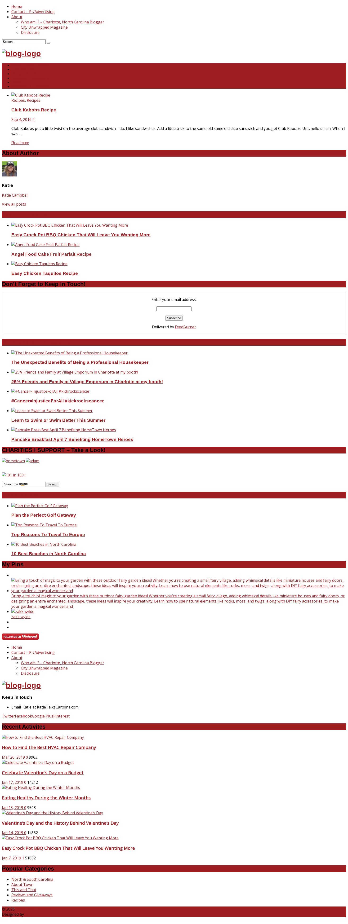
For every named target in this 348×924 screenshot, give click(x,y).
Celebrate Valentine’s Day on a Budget (43, 772)
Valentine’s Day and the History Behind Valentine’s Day (60, 823)
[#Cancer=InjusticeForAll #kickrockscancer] (50, 391)
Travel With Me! (23, 495)
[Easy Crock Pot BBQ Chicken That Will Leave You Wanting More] (69, 225)
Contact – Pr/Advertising (33, 11)
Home (16, 6)
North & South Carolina (30, 65)
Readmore (20, 143)
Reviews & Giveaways (30, 78)
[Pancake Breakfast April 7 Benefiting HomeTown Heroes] (63, 429)
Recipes (18, 100)
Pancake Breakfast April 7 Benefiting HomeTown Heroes (72, 439)
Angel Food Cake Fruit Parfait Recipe (51, 254)
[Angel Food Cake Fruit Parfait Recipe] (45, 244)
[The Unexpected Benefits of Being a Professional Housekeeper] (69, 353)
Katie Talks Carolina (33, 909)
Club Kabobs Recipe (33, 109)
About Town (22, 884)
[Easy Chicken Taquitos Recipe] (39, 263)
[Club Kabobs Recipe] (30, 95)
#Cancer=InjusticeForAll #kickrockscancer (57, 400)
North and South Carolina (36, 342)
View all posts (14, 204)
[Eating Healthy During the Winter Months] (41, 787)
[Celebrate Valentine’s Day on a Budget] (38, 762)
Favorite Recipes (24, 214)
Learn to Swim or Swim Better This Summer (58, 420)
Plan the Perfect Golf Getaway (43, 515)
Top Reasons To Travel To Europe (48, 534)
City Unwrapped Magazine (44, 27)
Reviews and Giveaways (32, 895)
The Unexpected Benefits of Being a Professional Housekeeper (79, 362)
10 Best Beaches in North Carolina (48, 553)
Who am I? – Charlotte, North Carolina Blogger (62, 22)
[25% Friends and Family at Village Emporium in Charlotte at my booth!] (74, 372)
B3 (27, 914)
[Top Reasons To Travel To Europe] (44, 525)
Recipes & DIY (23, 74)
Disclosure (30, 32)
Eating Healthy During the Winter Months (46, 798)
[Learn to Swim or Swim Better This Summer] (52, 410)
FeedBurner (185, 327)
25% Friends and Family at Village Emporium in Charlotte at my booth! (87, 381)
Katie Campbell (15, 195)
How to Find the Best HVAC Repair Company (49, 747)
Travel (16, 82)
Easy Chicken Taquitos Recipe (44, 273)
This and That (23, 69)
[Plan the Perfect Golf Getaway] (39, 505)
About (16, 16)
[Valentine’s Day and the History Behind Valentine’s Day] (52, 812)
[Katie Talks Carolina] (21, 53)
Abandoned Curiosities (30, 86)
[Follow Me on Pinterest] (20, 638)
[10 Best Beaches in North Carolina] (43, 544)
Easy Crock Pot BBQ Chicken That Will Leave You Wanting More (81, 234)
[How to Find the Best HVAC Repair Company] (43, 737)
